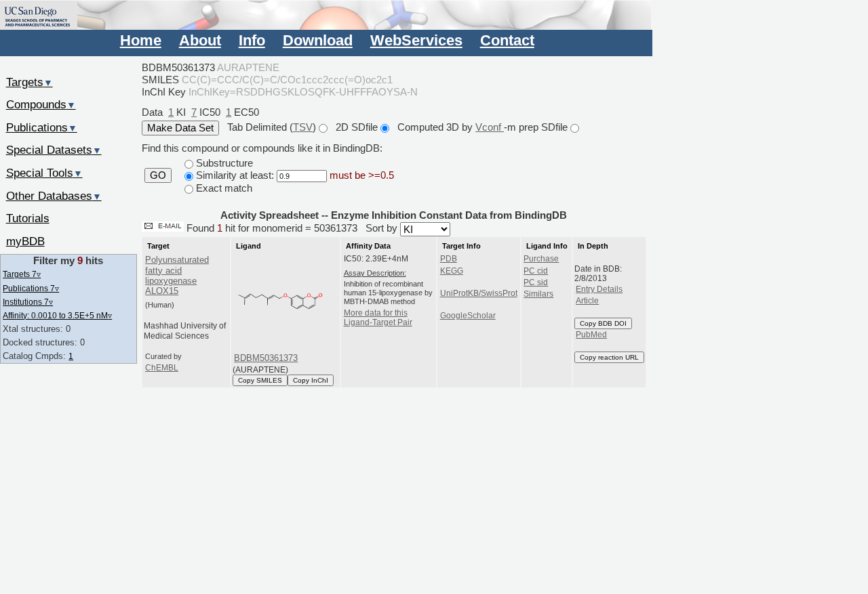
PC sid (536, 282)
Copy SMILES (260, 380)
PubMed (591, 335)
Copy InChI (310, 380)
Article (587, 301)
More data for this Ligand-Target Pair (378, 317)
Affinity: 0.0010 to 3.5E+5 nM (57, 315)
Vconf (489, 127)
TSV (303, 127)
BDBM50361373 (266, 358)
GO (158, 175)
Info (252, 40)
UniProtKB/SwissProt (478, 293)
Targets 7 (22, 274)
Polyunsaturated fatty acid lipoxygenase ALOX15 (177, 275)
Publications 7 (31, 288)
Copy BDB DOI (603, 323)
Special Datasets (54, 149)
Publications (41, 127)
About (200, 40)
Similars (538, 294)
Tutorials (28, 218)
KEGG (451, 271)
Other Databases (54, 196)
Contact (507, 40)
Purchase (541, 259)
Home (140, 40)
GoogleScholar (468, 316)
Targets (29, 82)
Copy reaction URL (609, 357)
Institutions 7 (28, 301)
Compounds (41, 104)
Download (318, 40)
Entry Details (599, 289)
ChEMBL (161, 368)
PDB (448, 259)
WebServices (416, 40)
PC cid (536, 271)
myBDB (25, 241)
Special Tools (44, 172)
